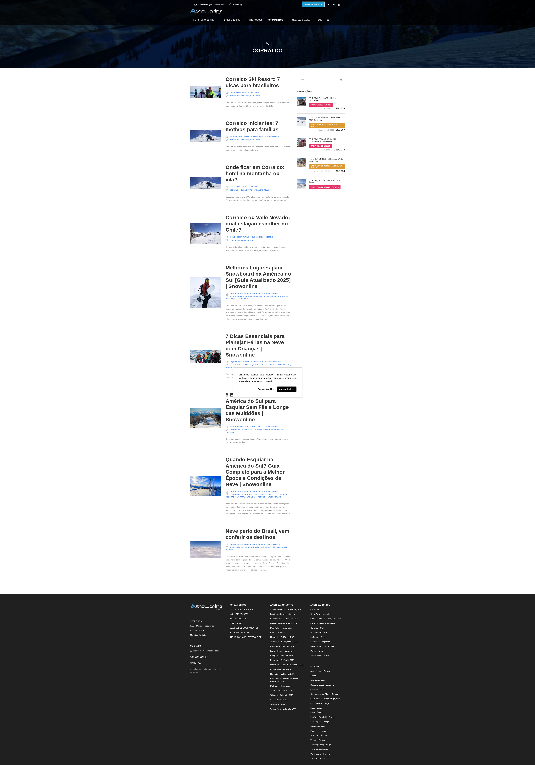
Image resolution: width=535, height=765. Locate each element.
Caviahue (314, 609)
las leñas (271, 296)
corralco (235, 96)
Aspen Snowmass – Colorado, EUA (285, 609)
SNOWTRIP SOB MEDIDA (241, 609)
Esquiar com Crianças (241, 136)
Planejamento (274, 136)
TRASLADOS (236, 623)
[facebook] (328, 4)
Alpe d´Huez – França (320, 671)
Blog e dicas (242, 92)
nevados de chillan (273, 429)
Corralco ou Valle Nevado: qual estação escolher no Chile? (258, 224)
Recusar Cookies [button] (266, 389)
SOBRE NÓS (196, 621)
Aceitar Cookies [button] (286, 389)
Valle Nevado (247, 240)
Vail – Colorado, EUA (279, 700)
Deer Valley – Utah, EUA (281, 628)
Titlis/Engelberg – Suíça (320, 745)
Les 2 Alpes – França (319, 722)
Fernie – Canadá (277, 632)
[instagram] (344, 4)
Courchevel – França (319, 703)
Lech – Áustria (316, 712)
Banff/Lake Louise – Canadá (282, 614)
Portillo (230, 432)
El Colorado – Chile (318, 632)
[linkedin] (334, 4)
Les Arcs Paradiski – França (322, 717)
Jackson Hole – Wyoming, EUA (284, 642)
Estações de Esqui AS (240, 293)
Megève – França (318, 731)
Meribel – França (317, 726)
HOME (319, 20)
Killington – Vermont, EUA (281, 655)
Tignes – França (317, 740)
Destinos (254, 92)
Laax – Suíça (316, 708)
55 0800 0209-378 (200, 657)
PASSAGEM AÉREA (239, 619)
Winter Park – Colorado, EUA (283, 709)
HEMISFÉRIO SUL (231, 20)
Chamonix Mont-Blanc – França (324, 694)
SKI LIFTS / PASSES (239, 614)
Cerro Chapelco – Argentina (322, 623)
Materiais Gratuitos (301, 20)
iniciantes (255, 96)
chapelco (247, 365)
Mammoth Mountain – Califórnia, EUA (287, 665)
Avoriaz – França (317, 680)
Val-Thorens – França (320, 754)
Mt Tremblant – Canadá (280, 669)
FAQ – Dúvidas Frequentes (202, 626)
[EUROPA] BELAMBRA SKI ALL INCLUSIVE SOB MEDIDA (322, 140)
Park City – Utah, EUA (280, 686)
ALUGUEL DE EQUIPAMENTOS (244, 628)
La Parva (260, 296)
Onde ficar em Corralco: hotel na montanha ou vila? (255, 173)
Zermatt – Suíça (317, 758)
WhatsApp (237, 4)
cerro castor (237, 296)
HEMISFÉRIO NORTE (203, 20)
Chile (232, 92)
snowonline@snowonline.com (212, 4)
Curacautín (247, 190)
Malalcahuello (262, 190)
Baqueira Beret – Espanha (322, 685)
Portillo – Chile (316, 651)
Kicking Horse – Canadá (281, 651)
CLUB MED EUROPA (239, 632)
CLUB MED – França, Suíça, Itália (325, 699)
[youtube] (339, 4)
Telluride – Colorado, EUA (281, 695)
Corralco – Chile (317, 628)
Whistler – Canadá (278, 704)
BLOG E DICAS (197, 630)
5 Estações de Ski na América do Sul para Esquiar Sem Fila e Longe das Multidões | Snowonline (257, 407)
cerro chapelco (268, 494)
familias (245, 96)
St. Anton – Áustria (318, 735)
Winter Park (232, 367)
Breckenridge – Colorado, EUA (283, 623)
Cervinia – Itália (317, 689)
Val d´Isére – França (319, 749)
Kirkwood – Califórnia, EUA (282, 660)
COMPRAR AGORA (312, 4)
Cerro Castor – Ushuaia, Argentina (325, 619)
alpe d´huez (235, 365)
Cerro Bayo (235, 429)
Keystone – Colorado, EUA (282, 646)
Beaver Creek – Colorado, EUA (284, 619)
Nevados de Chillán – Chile (322, 646)
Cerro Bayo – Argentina (320, 614)
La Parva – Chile (317, 637)
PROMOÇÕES (256, 20)
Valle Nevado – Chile (319, 655)
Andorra (314, 676)
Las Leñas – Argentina (320, 642)
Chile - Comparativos (240, 237)
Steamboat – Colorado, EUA (282, 690)
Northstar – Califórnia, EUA (282, 674)
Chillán (244, 547)
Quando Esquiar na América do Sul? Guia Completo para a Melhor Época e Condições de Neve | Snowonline (255, 472)
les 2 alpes (270, 365)
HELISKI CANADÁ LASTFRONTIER (246, 637)
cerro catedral (250, 494)
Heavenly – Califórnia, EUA (282, 637)
